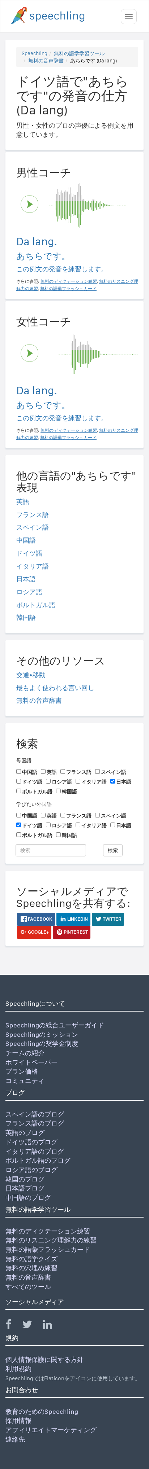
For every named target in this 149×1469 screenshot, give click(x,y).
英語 (22, 501)
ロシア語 (29, 592)
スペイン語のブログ (34, 1114)
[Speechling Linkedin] (52, 1326)
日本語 (26, 579)
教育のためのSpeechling (41, 1411)
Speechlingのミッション (41, 1034)
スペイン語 (32, 527)
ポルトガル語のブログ (38, 1160)
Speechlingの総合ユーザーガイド (54, 1025)
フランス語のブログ (34, 1123)
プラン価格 (21, 1071)
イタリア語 (32, 566)
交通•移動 (31, 675)
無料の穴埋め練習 (31, 1268)
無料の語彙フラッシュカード (47, 1249)
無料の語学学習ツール (79, 53)
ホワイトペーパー (31, 1062)
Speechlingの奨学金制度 (41, 1043)
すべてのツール (28, 1286)
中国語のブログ (28, 1197)
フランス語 (32, 514)
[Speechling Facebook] (13, 1326)
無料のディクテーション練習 (47, 1231)
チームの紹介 (24, 1053)
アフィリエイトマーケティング (51, 1430)
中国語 (26, 540)
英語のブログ (24, 1132)
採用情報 (18, 1420)
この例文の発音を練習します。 (61, 269)
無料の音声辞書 (46, 60)
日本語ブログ (24, 1188)
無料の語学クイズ (31, 1259)
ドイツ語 (29, 553)
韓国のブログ (24, 1179)
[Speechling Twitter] (31, 1326)
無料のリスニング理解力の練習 (51, 1240)
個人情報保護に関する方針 (44, 1359)
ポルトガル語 (35, 605)
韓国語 (26, 617)
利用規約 (18, 1368)
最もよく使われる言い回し (55, 688)
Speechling (34, 53)
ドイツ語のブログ (31, 1142)
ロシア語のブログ (31, 1170)
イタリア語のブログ (34, 1151)
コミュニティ (24, 1080)
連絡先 (15, 1439)
